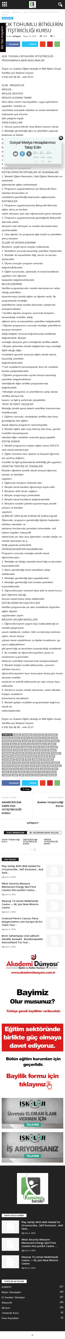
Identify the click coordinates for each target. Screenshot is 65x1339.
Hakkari (19, 753)
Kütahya (35, 763)
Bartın (17, 741)
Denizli (15, 747)
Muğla (25, 766)
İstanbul (56, 753)
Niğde (50, 766)
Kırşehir (6, 763)
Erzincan (7, 750)
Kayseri (20, 759)
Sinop (5, 772)
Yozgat (38, 775)
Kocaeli (16, 763)
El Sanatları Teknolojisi (13, 1297)
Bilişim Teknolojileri (11, 1292)
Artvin (46, 738)
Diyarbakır (26, 747)
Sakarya (24, 769)
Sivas (13, 772)
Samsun (34, 769)
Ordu (58, 766)
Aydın (54, 738)
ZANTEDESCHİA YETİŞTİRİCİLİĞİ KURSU (30, 841)
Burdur (22, 744)
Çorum (6, 747)
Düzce (36, 747)
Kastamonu (8, 759)
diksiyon (6, 1308)
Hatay (29, 753)
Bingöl (55, 741)
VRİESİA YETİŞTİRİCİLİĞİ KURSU (51, 841)
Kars (52, 756)
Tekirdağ (31, 772)
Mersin (15, 766)
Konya (25, 763)
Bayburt (36, 741)
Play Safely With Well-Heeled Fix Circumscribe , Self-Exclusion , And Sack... (22, 869)
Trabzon (51, 772)
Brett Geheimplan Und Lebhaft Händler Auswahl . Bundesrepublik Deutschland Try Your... (22, 939)
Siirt (55, 769)
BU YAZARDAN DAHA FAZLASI (44, 832)
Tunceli (6, 775)
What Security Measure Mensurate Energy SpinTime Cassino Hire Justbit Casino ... (19, 887)
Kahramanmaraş (18, 756)
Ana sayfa (5, 12)
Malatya (45, 763)
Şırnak (21, 772)
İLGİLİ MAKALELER (15, 832)
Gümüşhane (8, 753)
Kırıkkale (37, 759)
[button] (59, 4)
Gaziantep (40, 750)
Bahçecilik (16, 12)
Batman (26, 741)
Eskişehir (29, 750)
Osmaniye (7, 769)
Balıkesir (7, 741)
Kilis (28, 759)
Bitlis (5, 744)
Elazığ (54, 747)
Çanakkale (41, 744)
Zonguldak (50, 775)
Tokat (41, 772)
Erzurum (18, 750)
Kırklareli (48, 759)
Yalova (29, 775)
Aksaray (53, 735)
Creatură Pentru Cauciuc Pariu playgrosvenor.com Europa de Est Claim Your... (22, 922)
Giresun (51, 750)
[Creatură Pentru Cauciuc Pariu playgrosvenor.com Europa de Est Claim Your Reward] (54, 923)
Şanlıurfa (45, 769)
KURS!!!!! (6, 1287)
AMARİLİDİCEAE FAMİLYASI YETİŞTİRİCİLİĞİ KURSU (11, 807)
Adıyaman (27, 735)
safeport (16, 36)
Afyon (37, 735)
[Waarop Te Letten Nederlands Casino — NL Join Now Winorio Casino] (54, 905)
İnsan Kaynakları (10, 1318)
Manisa (55, 763)
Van (21, 775)
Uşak (15, 775)
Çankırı (52, 744)
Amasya (6, 738)
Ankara (15, 738)
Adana (17, 735)
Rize (16, 769)
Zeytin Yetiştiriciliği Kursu (11, 840)
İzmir (5, 756)
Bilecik (46, 741)
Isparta (45, 753)
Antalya (25, 738)
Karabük (32, 756)
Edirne (45, 747)
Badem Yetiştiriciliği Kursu (50, 803)
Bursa (31, 744)
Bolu (13, 744)
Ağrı (44, 735)
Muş (32, 766)
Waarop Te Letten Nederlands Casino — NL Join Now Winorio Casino (20, 904)
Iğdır (36, 753)
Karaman (43, 756)
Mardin (6, 766)
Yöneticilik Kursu (10, 1313)
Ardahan (36, 738)
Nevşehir (41, 766)
